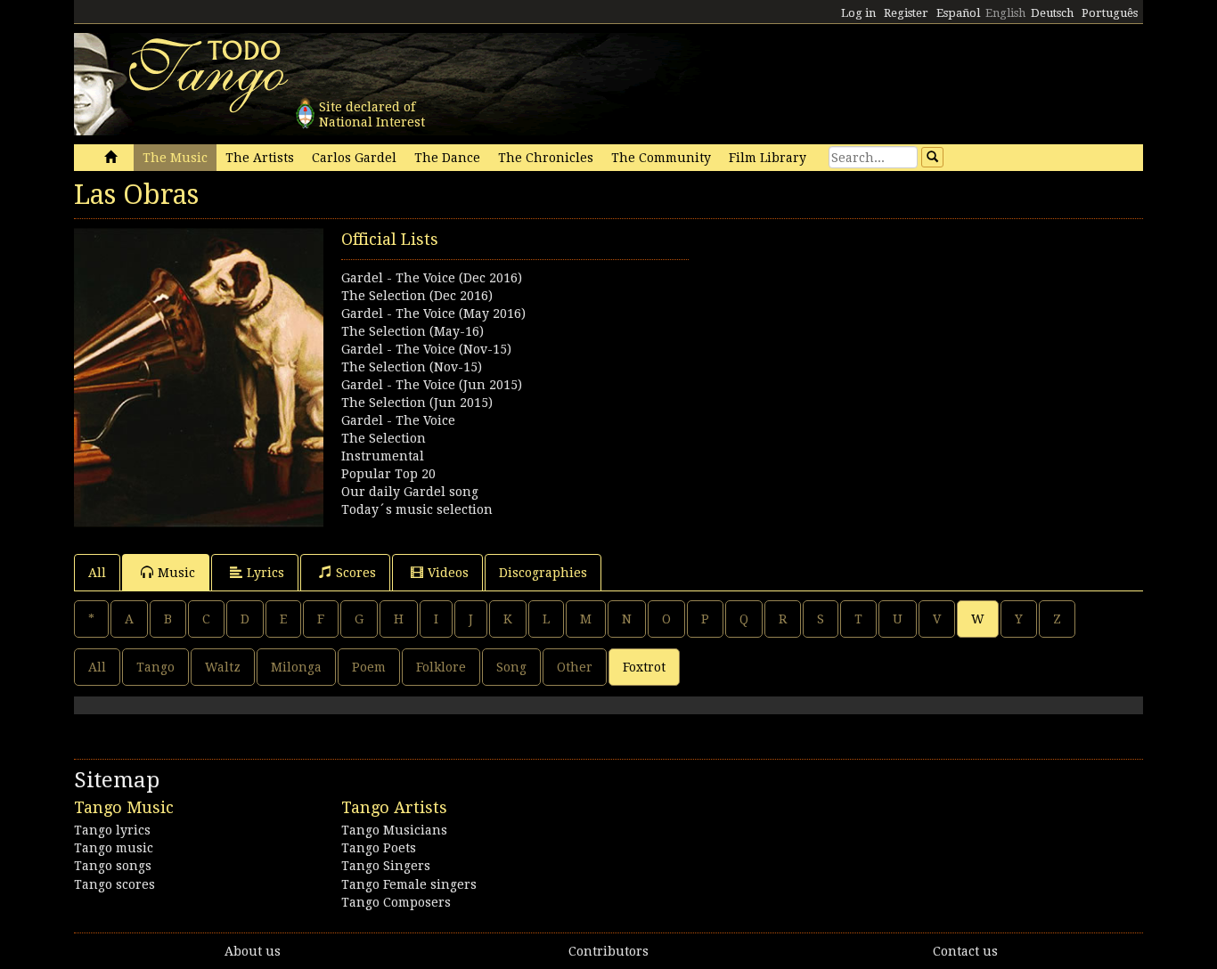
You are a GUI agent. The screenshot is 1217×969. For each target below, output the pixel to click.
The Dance (447, 158)
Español (958, 13)
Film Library (767, 158)
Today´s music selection (417, 509)
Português (1110, 13)
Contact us (965, 951)
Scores (356, 573)
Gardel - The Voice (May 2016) (433, 313)
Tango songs (112, 866)
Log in (858, 13)
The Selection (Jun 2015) (417, 402)
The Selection (383, 438)
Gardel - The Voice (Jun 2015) (431, 385)
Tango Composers (396, 902)
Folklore (441, 667)
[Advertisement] (876, 352)
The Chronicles (545, 158)
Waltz (223, 667)
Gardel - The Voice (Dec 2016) (431, 278)
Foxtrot (644, 667)
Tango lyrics (112, 830)
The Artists (259, 158)
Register (906, 13)
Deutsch (1052, 13)
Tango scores (114, 884)
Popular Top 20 (388, 474)
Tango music (113, 848)
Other (574, 667)
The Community (661, 158)
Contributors (608, 951)
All (97, 573)
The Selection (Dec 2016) (417, 296)
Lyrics (265, 573)
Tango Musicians (394, 830)
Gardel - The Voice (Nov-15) (426, 349)
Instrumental (382, 456)
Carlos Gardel (354, 158)
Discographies (543, 573)
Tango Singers (385, 866)
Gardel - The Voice (398, 420)
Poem (369, 667)
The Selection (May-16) (412, 331)
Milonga (296, 667)
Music (176, 573)
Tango (155, 667)
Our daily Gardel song (409, 491)
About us (253, 951)
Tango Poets (378, 848)
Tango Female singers (409, 884)
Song (511, 667)
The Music (175, 158)
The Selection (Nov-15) (411, 367)
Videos (448, 573)
